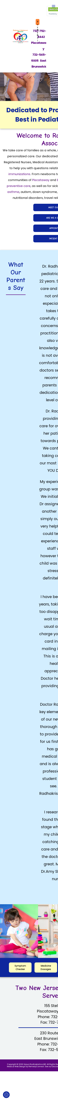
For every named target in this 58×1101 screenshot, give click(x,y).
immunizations (19, 174)
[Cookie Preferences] (6, 1094)
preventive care (18, 186)
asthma (13, 192)
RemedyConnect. (36, 1066)
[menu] (54, 6)
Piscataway (40, 180)
